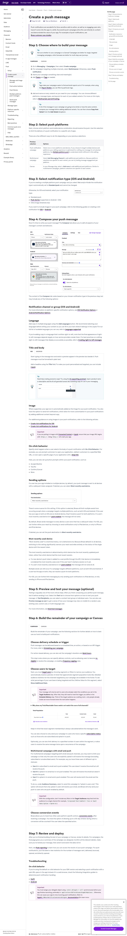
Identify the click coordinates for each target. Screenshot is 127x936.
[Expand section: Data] (23, 22)
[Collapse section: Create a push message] (23, 75)
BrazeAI (6, 153)
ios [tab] (31, 351)
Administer (7, 18)
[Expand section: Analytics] (23, 149)
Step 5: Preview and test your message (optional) (115, 55)
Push (7, 66)
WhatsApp (9, 145)
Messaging (7, 31)
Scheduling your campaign (53, 648)
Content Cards (10, 43)
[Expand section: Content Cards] (23, 43)
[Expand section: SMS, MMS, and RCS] (23, 137)
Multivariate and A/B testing (48, 99)
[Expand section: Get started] (23, 14)
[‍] (63, 3)
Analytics (7, 149)
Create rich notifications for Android (44, 426)
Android (48, 210)
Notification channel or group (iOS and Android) (116, 35)
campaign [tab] (34, 61)
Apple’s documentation (57, 897)
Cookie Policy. (116, 925)
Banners (8, 39)
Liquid (33, 367)
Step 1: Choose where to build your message (115, 15)
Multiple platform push (61, 152)
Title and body (113, 42)
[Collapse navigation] (23, 9)
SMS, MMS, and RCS (12, 137)
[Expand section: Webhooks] (23, 141)
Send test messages (55, 609)
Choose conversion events (116, 72)
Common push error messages (14, 128)
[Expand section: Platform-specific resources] (23, 110)
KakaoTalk (9, 51)
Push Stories (14, 90)
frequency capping (70, 661)
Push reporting (41, 848)
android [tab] (39, 351)
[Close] (124, 902)
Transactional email (12, 55)
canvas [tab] (43, 61)
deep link (75, 455)
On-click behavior (114, 48)
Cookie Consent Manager (108, 929)
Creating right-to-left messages (90, 340)
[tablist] (66, 61)
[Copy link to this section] (71, 16)
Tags (45, 77)
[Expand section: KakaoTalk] (23, 51)
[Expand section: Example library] (23, 157)
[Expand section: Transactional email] (23, 55)
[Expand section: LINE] (23, 63)
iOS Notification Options (86, 310)
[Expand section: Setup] (23, 71)
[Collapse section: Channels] (23, 35)
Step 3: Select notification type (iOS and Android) (115, 25)
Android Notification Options (39, 313)
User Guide (32, 10)
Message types (12, 106)
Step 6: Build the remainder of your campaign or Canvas (116, 60)
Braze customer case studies (41, 35)
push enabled (56, 517)
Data (5, 22)
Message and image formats (16, 81)
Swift (33, 879)
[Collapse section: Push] (23, 66)
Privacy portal (8, 162)
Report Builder (47, 88)
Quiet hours (87, 653)
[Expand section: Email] (23, 47)
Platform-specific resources (13, 110)
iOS (41, 210)
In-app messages (11, 59)
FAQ (9, 133)
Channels (7, 35)
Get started (7, 14)
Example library (9, 157)
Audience (7, 27)
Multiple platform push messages (15, 95)
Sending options (113, 51)
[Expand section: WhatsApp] (23, 144)
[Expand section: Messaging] (23, 31)
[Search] (103, 3)
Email (7, 47)
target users (46, 672)
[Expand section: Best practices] (23, 123)
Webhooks (9, 141)
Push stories (35, 200)
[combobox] (107, 3)
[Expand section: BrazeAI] (23, 153)
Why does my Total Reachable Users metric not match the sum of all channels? (60, 705)
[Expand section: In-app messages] (23, 59)
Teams (38, 77)
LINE (7, 63)
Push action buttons (16, 86)
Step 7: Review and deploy (115, 75)
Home (6, 9)
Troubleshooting (13, 115)
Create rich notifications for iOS (42, 424)
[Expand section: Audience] (23, 27)
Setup (9, 71)
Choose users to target (115, 69)
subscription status (93, 734)
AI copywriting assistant (78, 379)
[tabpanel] (66, 90)
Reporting (11, 119)
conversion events (85, 816)
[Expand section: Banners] (23, 39)
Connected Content (65, 434)
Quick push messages (13, 101)
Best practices (12, 123)
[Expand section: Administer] (23, 18)
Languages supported (73, 329)
